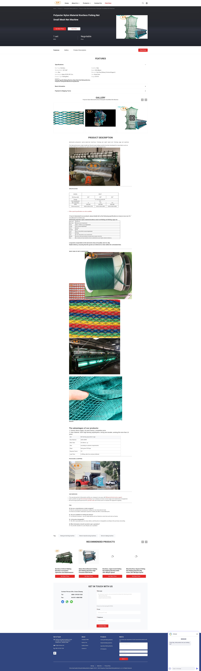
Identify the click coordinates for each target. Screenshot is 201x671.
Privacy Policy (107, 665)
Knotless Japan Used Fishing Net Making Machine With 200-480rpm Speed (112, 570)
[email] (62, 601)
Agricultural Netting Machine (106, 646)
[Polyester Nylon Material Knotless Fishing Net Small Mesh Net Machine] (132, 26)
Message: (99, 591)
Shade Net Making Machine (106, 642)
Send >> (123, 658)
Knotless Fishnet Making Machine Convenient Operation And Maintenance (64, 570)
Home (54, 8)
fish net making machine (107, 535)
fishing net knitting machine (67, 535)
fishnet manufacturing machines (87, 535)
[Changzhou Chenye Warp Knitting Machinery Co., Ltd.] (58, 2)
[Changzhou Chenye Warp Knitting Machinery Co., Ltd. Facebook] (54, 653)
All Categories (103, 649)
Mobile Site (99, 665)
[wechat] (71, 601)
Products (60, 8)
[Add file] (170, 668)
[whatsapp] (67, 601)
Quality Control (85, 645)
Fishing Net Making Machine (71, 8)
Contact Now (102, 626)
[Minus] (197, 634)
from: (98, 609)
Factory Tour (84, 642)
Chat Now (74, 29)
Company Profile (85, 639)
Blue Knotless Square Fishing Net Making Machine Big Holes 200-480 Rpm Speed (135, 570)
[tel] (75, 601)
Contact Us (84, 648)
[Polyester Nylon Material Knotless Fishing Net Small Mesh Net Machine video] (68, 118)
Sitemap (92, 665)
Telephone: (100, 617)
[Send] (197, 668)
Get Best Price (60, 29)
